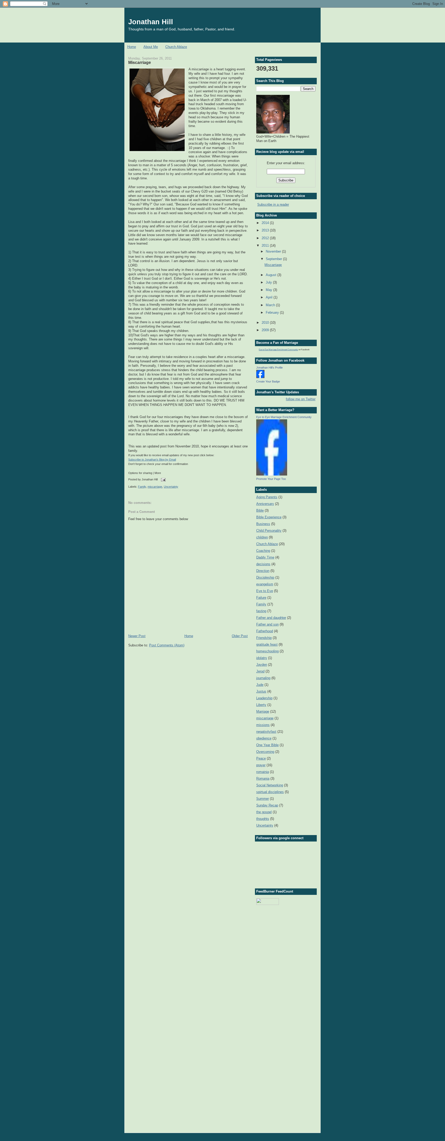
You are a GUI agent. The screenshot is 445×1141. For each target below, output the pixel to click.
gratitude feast (267, 644)
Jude (259, 685)
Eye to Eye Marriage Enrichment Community (278, 349)
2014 (266, 223)
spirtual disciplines (270, 792)
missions (263, 725)
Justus (261, 691)
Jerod (260, 671)
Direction (262, 571)
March (271, 305)
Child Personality (268, 530)
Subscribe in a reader (273, 204)
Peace (261, 758)
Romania (262, 778)
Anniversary (265, 504)
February (273, 312)
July (269, 282)
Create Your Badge (268, 381)
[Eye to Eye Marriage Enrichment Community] (271, 474)
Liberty (261, 705)
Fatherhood (264, 631)
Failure (261, 597)
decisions (263, 564)
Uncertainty (171, 486)
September (274, 259)
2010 (266, 322)
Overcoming (265, 752)
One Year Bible (267, 745)
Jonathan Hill (150, 22)
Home (131, 47)
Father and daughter (271, 618)
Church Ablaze (176, 47)
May (269, 290)
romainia (262, 772)
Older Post (240, 636)
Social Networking (269, 785)
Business (263, 524)
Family (142, 486)
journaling (263, 678)
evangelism (264, 584)
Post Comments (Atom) (166, 645)
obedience (263, 738)
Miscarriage (139, 62)
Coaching (263, 551)
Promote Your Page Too (271, 478)
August (271, 275)
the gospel (264, 812)
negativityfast (266, 732)
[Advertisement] (282, 935)
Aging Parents (266, 497)
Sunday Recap (267, 805)
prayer (261, 765)
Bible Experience (268, 517)
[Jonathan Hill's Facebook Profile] (260, 377)
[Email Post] (162, 479)
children (262, 537)
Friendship (264, 638)
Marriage (262, 711)
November (274, 251)
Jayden (261, 665)
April (269, 297)
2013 (266, 230)
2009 (266, 330)
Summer (262, 799)
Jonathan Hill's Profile (269, 367)
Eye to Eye (264, 591)
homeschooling (267, 651)
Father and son (267, 624)
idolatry (261, 658)
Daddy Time (265, 557)
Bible (260, 510)
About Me (150, 47)
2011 (266, 245)
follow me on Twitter (300, 399)
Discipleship (265, 577)
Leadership (264, 698)
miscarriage (155, 486)
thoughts (262, 819)
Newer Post (137, 636)
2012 (266, 238)
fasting (261, 611)
